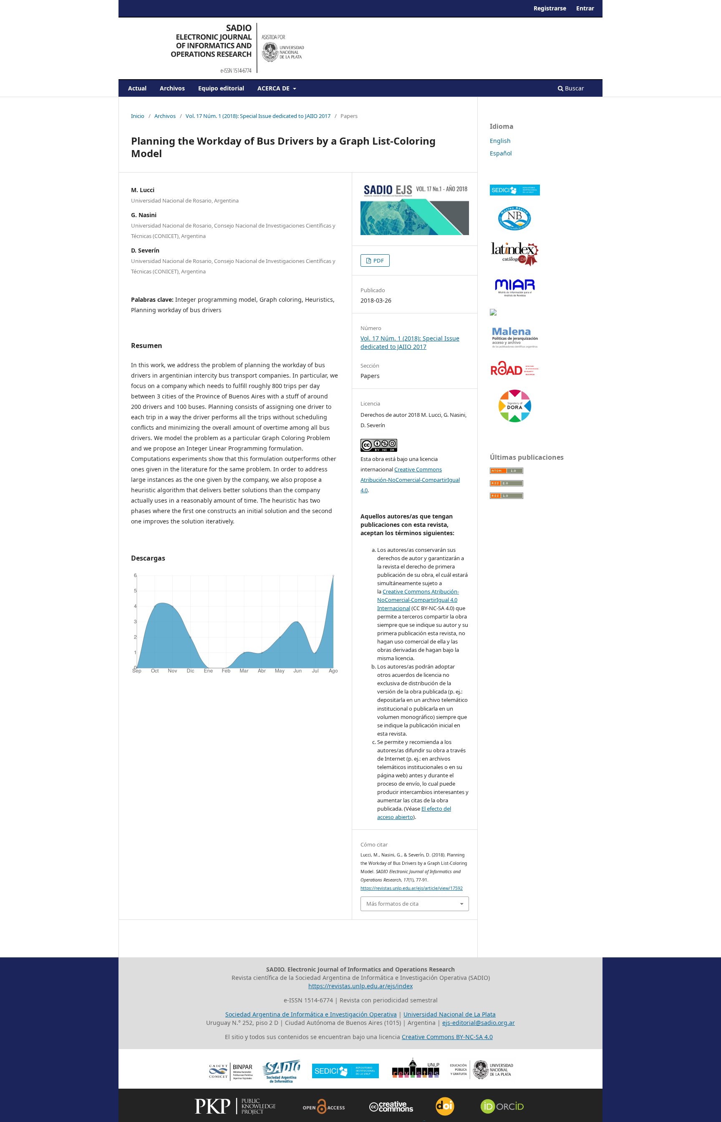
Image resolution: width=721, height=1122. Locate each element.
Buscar (573, 88)
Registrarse (550, 8)
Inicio (137, 116)
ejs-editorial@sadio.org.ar (478, 1023)
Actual (137, 88)
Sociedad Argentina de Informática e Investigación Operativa (311, 1014)
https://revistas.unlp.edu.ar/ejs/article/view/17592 (411, 888)
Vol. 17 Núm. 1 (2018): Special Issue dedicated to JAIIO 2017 (258, 116)
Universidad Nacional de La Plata (449, 1014)
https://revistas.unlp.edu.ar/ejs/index (360, 986)
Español (501, 153)
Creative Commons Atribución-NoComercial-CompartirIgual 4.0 (410, 480)
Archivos (172, 88)
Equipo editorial (221, 88)
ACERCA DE (274, 88)
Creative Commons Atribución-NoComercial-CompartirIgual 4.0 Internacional (418, 600)
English (500, 141)
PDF (378, 260)
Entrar (585, 8)
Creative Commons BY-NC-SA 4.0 (447, 1037)
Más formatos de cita (392, 903)
